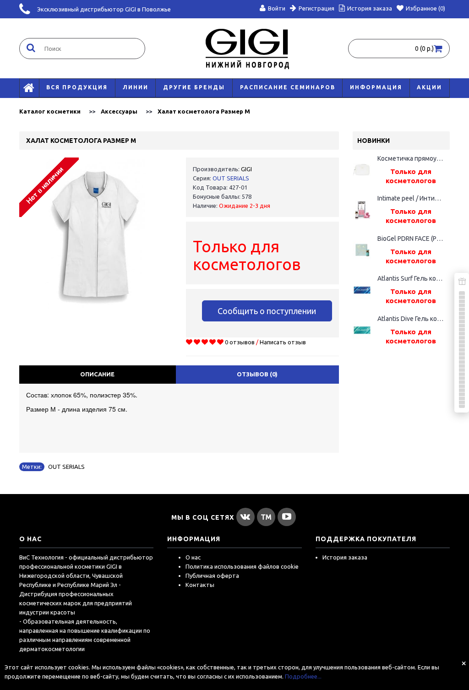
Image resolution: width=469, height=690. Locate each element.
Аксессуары (119, 111)
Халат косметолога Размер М (204, 111)
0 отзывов (240, 342)
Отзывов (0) (257, 374)
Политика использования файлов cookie (242, 566)
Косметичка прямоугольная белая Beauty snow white (410, 158)
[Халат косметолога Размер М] (95, 234)
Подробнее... (303, 676)
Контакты (199, 584)
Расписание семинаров (287, 87)
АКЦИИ (429, 87)
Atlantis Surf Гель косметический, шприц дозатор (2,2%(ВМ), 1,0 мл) (410, 278)
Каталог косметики (50, 111)
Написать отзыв (283, 342)
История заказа (344, 557)
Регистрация (316, 8)
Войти (276, 8)
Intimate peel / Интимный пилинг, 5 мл (410, 198)
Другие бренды (194, 87)
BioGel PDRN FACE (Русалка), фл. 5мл (410, 238)
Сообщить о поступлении (267, 310)
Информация (376, 87)
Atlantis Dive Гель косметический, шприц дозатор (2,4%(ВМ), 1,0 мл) (410, 318)
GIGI (246, 169)
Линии (135, 87)
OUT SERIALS (231, 178)
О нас (193, 557)
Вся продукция (77, 87)
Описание (97, 374)
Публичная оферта (212, 575)
